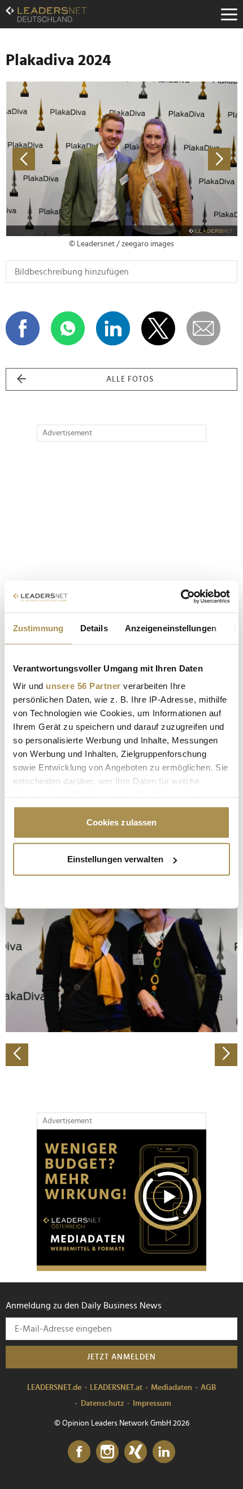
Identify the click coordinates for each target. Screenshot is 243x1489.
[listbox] (121, 952)
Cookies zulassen (121, 822)
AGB (208, 1388)
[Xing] (135, 1452)
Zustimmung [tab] (38, 627)
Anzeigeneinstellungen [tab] (170, 627)
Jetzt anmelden (121, 1357)
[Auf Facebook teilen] (23, 328)
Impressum (152, 1403)
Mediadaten (171, 1388)
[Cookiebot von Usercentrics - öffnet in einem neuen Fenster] (180, 596)
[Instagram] (107, 1452)
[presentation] (17, 1054)
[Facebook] (79, 1452)
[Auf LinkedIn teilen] (113, 328)
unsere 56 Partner (83, 686)
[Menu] (229, 14)
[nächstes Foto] (179, 159)
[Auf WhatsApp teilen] (68, 328)
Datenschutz (102, 1403)
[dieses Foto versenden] (203, 328)
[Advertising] (121, 1200)
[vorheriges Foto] (64, 159)
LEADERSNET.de (54, 1388)
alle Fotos (130, 379)
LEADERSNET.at (116, 1388)
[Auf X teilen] (158, 328)
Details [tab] (94, 627)
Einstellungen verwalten (115, 859)
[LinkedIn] (164, 1452)
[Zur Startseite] (46, 14)
